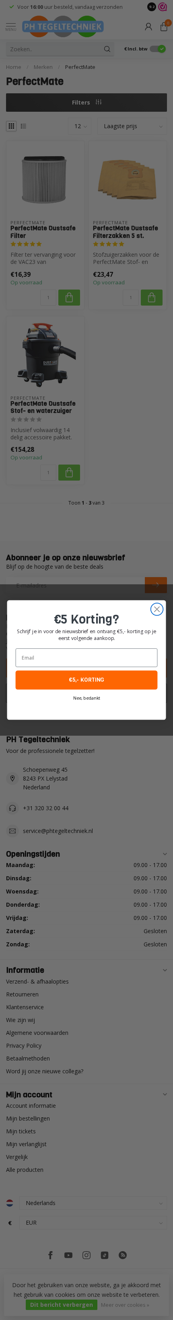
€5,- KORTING (86, 680)
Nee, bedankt (86, 698)
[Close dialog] (157, 609)
